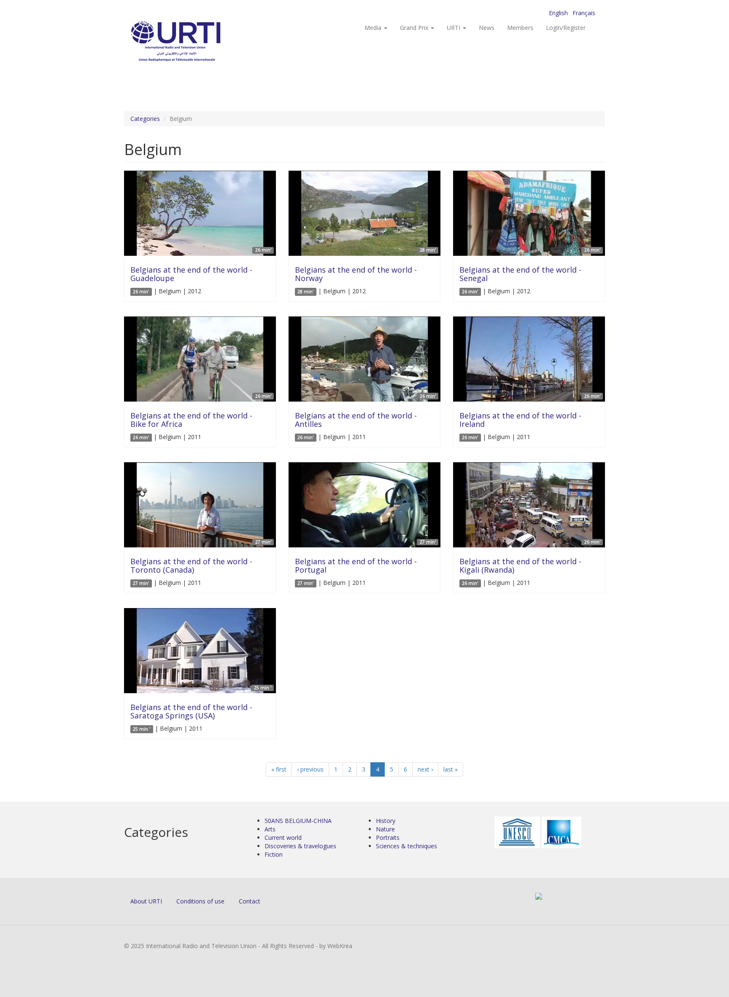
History (385, 821)
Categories (145, 119)
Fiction (274, 854)
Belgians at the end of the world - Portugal (356, 565)
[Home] (192, 42)
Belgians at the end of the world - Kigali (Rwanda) (520, 565)
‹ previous (310, 769)
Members (520, 28)
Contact (249, 901)
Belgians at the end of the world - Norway (356, 274)
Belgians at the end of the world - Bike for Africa (191, 419)
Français (583, 13)
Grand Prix (415, 28)
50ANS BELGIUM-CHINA (298, 821)
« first (278, 769)
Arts (270, 829)
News (486, 28)
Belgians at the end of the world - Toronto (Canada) (191, 565)
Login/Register (566, 28)
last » (450, 769)
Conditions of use (200, 901)
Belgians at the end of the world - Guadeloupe (191, 274)
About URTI (146, 901)
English (558, 13)
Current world (283, 838)
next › (425, 769)
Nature (385, 829)
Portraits (388, 838)
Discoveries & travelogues (300, 846)
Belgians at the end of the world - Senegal (520, 274)
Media (373, 28)
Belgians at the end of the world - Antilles (356, 419)
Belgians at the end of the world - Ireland (520, 419)
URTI (454, 28)
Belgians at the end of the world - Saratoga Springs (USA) (191, 711)
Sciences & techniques (406, 846)
